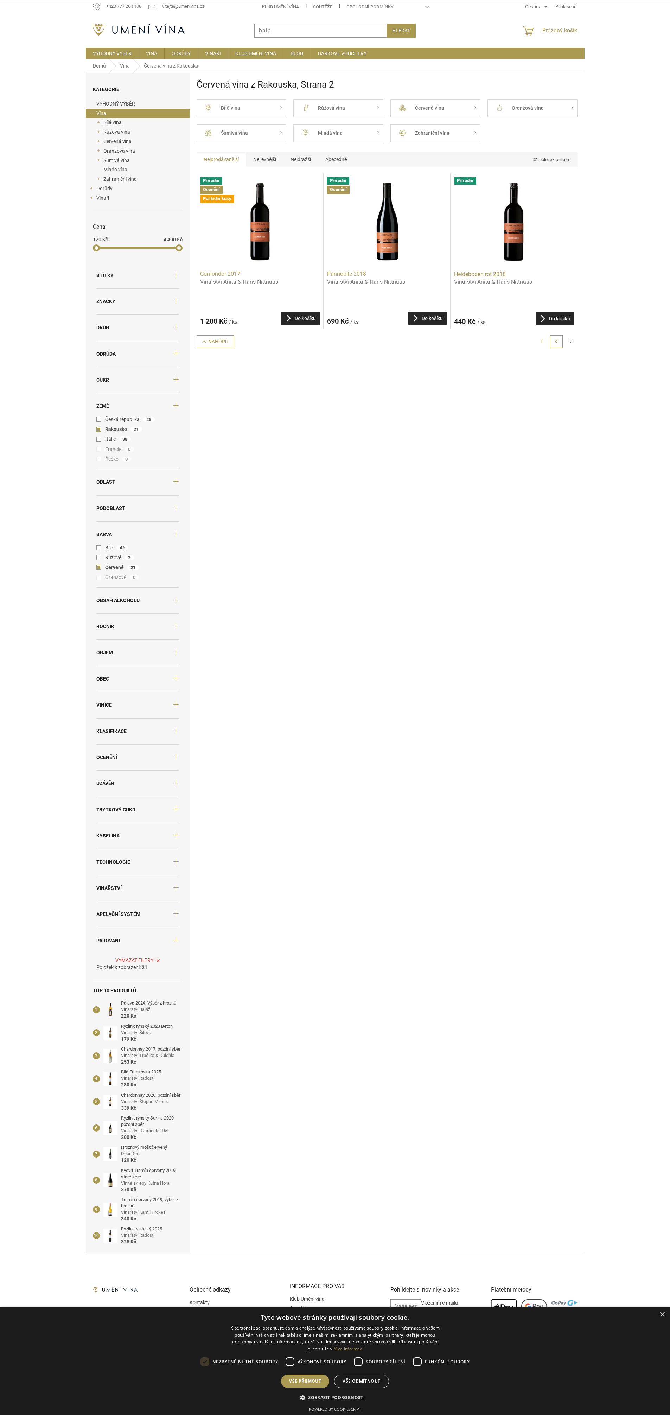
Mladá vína (115, 169)
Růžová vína (116, 132)
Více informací (348, 1349)
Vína (101, 113)
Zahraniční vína (120, 179)
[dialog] (335, 1361)
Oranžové (120, 577)
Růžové (118, 557)
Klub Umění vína (280, 6)
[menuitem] (112, 53)
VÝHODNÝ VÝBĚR (115, 104)
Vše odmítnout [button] (361, 1381)
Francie (118, 449)
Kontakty (200, 1302)
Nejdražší (301, 159)
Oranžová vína (119, 151)
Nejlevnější (264, 159)
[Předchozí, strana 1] (556, 341)
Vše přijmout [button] (305, 1381)
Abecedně (336, 159)
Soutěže (322, 6)
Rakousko (122, 429)
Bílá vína (112, 122)
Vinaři (102, 198)
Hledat (401, 30)
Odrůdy (104, 188)
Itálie (116, 439)
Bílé (115, 547)
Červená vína (117, 141)
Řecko (116, 459)
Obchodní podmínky (370, 6)
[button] (335, 1397)
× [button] (662, 1314)
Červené (120, 567)
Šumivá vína (116, 160)
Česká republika (128, 419)
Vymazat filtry (134, 960)
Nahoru (218, 341)
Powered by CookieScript (335, 1409)
